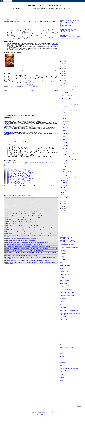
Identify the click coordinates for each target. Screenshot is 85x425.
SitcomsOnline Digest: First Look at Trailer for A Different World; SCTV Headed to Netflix (24, 213)
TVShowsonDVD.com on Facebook (67, 244)
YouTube (61, 379)
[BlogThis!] (30, 85)
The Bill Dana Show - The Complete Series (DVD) (17, 177)
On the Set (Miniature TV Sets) (66, 289)
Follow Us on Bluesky (69, 25)
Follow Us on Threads (69, 26)
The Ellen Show (34, 86)
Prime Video (62, 367)
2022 (62, 68)
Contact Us (67, 31)
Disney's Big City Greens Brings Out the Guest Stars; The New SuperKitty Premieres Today (25, 244)
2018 (62, 75)
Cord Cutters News (63, 319)
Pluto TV (61, 365)
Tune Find (62, 301)
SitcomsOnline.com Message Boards (67, 238)
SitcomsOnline (28, 36)
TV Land (61, 374)
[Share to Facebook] (32, 85)
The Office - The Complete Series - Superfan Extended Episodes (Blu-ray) (22, 176)
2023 (62, 66)
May (63, 190)
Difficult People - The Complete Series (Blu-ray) (17, 174)
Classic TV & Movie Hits (65, 271)
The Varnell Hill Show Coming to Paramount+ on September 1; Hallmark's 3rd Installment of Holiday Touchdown (28, 246)
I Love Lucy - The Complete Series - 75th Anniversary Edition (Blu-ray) (22, 178)
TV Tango (62, 275)
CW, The (61, 350)
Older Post (56, 90)
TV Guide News (63, 253)
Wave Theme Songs (64, 306)
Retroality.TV (62, 281)
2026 (62, 61)
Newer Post (6, 90)
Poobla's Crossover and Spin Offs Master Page (69, 310)
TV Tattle (62, 277)
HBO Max (62, 356)
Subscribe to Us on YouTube (70, 29)
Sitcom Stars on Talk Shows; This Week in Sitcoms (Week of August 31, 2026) (22, 197)
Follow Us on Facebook (69, 22)
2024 (62, 64)
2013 (62, 83)
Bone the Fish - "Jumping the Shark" (67, 317)
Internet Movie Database (65, 265)
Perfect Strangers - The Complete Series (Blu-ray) (18, 180)
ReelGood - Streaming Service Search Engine (69, 368)
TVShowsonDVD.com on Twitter (66, 246)
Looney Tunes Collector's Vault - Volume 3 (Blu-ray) (18, 181)
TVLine (61, 254)
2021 (62, 70)
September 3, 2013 (30, 82)
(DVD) (28, 171)
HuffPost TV (62, 272)
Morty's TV (62, 269)
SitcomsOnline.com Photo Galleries (67, 240)
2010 (62, 203)
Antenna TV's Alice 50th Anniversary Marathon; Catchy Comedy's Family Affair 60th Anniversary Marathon (27, 203)
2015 (62, 80)
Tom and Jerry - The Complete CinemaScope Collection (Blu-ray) (20, 168)
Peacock (61, 364)
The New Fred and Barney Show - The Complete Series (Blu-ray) (20, 167)
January (64, 197)
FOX (61, 353)
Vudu (61, 376)
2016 (62, 78)
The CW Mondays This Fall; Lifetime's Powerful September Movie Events (21, 219)
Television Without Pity (64, 285)
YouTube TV (62, 380)
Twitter (17, 75)
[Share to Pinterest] (34, 85)
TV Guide (24, 31)
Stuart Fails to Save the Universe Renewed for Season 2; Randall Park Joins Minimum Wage (25, 223)
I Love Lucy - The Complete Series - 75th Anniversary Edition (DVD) (21, 172)
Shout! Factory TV (63, 370)
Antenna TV (62, 300)
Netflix (61, 361)
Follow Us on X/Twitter (69, 24)
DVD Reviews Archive (50, 185)
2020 (62, 71)
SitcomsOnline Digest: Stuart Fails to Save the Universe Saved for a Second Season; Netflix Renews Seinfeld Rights (30, 227)
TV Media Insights (63, 294)
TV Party (62, 286)
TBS (61, 371)
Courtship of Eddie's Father (14, 86)
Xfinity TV (62, 377)
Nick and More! (63, 291)
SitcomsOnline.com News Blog (42, 5)
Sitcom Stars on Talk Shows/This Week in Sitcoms (70, 36)
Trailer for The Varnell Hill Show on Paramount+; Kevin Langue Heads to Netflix (22, 205)
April (64, 192)
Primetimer (62, 263)
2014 (62, 82)
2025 (62, 63)
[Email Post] (27, 84)
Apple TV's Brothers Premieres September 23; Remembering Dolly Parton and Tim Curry (24, 201)
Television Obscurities (64, 274)
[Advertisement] (42, 15)
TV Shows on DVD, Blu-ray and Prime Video (36, 185)
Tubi (61, 373)
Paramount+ (62, 362)
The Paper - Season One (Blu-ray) (15, 179)
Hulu (61, 358)
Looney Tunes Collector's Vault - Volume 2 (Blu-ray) (18, 169)
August (64, 185)
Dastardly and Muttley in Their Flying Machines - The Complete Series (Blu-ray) (23, 175)
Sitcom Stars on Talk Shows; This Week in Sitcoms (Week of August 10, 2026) (22, 240)
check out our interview (21, 77)
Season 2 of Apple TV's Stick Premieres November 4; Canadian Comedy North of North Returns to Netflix (27, 215)
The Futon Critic (63, 257)
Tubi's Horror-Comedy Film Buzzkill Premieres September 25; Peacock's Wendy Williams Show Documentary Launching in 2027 (32, 207)
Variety (61, 262)
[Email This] (29, 85)
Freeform (62, 355)
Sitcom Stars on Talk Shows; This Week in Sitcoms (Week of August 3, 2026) (22, 255)
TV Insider (62, 256)
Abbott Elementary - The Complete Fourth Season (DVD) (19, 170)
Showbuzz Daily (63, 251)
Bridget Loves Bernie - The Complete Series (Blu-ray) (18, 182)
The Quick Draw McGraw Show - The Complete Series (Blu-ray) (20, 183)
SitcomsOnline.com (44, 414)
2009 (62, 205)
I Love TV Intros (63, 307)
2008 (62, 206)
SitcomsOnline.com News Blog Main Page (44, 416)
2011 (62, 201)
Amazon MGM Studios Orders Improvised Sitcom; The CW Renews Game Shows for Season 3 (25, 250)
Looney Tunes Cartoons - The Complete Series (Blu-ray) (19, 173)
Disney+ (61, 352)
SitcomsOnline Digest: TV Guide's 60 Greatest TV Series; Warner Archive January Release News (30, 21)
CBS (61, 349)
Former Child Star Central (65, 283)
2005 (62, 211)
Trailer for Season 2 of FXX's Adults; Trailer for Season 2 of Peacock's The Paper (23, 231)
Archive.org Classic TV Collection (66, 347)
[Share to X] (31, 85)
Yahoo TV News (63, 250)
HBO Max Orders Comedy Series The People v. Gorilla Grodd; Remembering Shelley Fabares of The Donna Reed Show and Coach (32, 209)
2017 (62, 76)
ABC (61, 344)
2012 (62, 199)
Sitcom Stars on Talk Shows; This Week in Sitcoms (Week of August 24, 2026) (22, 211)
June (64, 189)
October (64, 182)
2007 (62, 208)
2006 (62, 210)
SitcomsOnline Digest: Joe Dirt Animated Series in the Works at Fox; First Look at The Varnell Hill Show (27, 242)
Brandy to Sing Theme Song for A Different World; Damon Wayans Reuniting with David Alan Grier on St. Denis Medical (30, 233)
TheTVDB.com (63, 309)
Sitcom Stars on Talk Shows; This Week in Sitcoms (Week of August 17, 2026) (22, 225)
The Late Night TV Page (64, 297)
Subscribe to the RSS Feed (68, 30)
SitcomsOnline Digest (25, 86)
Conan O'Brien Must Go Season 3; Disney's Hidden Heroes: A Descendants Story (23, 238)
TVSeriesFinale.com (64, 259)
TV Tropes (62, 312)
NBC (61, 359)
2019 (62, 73)
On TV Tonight (63, 316)
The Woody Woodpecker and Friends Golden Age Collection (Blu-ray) (21, 166)
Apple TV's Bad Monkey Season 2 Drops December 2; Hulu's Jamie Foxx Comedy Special (24, 217)
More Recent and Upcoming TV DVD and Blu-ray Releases (15, 185)
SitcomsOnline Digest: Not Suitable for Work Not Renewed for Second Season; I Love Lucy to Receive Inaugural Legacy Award (31, 199)
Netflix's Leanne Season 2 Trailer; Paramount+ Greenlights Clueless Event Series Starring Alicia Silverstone (28, 260)
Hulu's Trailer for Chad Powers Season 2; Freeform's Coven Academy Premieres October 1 (24, 229)
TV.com (61, 266)
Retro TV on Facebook (64, 280)
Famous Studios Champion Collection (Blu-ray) (17, 171)
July (63, 187)
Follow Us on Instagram (69, 27)
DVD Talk (62, 303)
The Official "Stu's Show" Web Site (67, 292)
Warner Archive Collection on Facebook (67, 295)
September (65, 183)
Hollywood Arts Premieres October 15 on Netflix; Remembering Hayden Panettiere (23, 221)
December (65, 85)
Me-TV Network (63, 298)
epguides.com (62, 268)
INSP (61, 304)
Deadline (61, 260)
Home (31, 90)
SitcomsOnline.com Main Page (66, 237)
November (65, 180)
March (64, 194)
